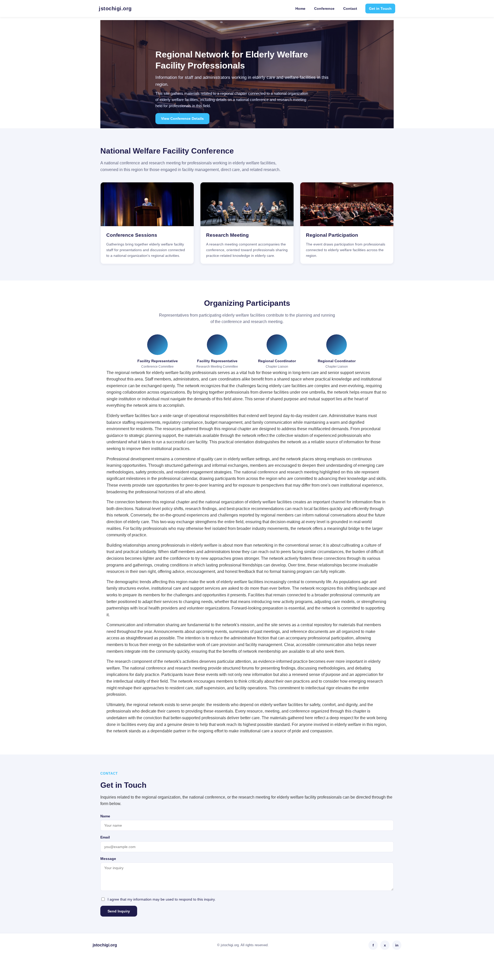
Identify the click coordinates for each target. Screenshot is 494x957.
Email (105, 837)
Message (108, 859)
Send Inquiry (119, 911)
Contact (350, 8)
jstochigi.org (115, 8)
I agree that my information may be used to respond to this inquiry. (162, 899)
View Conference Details (182, 118)
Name (105, 816)
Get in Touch (380, 8)
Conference (324, 8)
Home (300, 8)
